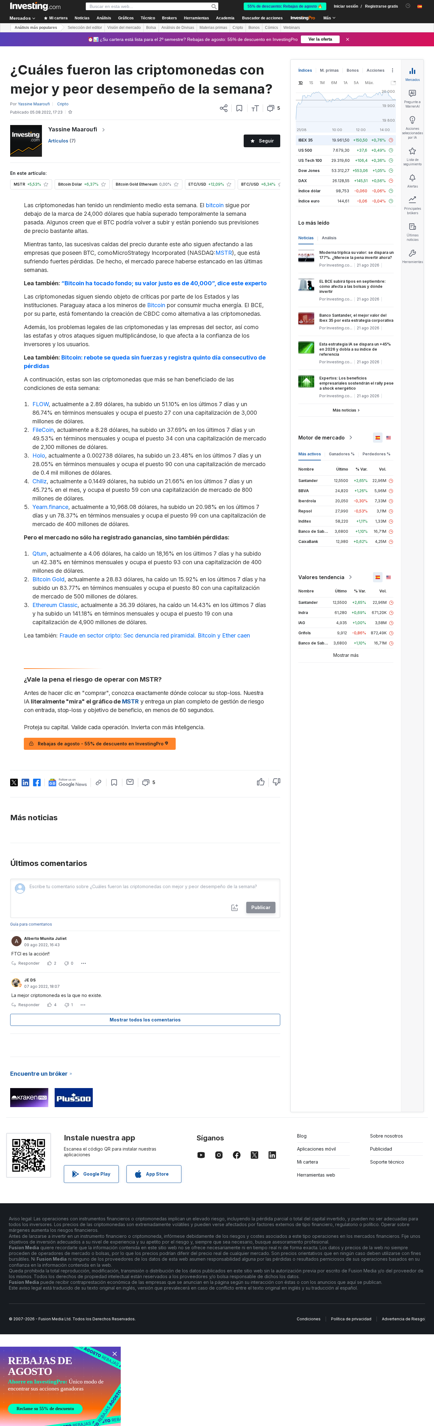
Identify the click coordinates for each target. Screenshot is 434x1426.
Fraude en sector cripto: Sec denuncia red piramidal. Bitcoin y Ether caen (154, 635)
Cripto (238, 27)
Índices (305, 70)
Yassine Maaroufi (72, 129)
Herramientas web (316, 1175)
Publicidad (381, 1149)
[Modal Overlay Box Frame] (60, 1386)
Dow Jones (309, 170)
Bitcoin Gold (48, 579)
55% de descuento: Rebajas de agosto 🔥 (285, 6)
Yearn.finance (50, 507)
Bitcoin (156, 305)
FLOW (40, 404)
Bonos (254, 27)
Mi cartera (307, 1162)
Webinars (291, 27)
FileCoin (43, 429)
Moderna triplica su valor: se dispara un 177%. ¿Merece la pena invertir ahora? (356, 255)
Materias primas (213, 27)
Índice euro (309, 201)
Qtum (39, 553)
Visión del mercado (124, 27)
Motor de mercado (321, 437)
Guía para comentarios (31, 924)
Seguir (266, 140)
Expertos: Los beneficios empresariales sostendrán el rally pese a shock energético (356, 383)
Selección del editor (85, 27)
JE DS (30, 980)
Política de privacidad (351, 1319)
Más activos (309, 454)
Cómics (271, 27)
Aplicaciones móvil (316, 1149)
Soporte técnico (387, 1162)
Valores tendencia (321, 577)
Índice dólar (309, 190)
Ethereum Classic (55, 605)
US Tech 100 (310, 160)
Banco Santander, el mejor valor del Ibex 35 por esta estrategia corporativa (356, 318)
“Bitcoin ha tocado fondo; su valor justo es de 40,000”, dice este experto (164, 283)
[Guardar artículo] (239, 108)
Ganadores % (342, 454)
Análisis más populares (36, 27)
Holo (38, 455)
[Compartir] (223, 108)
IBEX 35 (305, 140)
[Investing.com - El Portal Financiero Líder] (35, 6)
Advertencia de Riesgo (403, 1319)
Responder (28, 963)
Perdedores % (376, 454)
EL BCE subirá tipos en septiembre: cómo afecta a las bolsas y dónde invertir (352, 286)
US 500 (305, 150)
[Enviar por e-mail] (130, 782)
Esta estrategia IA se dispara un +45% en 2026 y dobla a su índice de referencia (355, 349)
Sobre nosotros (386, 1136)
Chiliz (39, 481)
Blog (302, 1136)
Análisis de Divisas (177, 27)
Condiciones (309, 1319)
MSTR (223, 252)
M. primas (329, 70)
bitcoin (215, 205)
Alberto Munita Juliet (45, 938)
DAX (302, 180)
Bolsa (151, 27)
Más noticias (344, 410)
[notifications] (408, 6)
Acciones (375, 70)
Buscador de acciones (262, 18)
